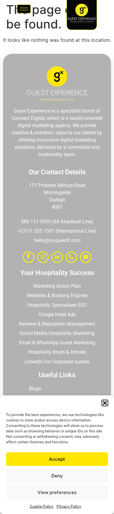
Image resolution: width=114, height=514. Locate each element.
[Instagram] (43, 257)
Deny (57, 476)
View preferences (57, 492)
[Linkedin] (57, 257)
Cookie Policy (42, 506)
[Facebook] (28, 257)
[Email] (86, 257)
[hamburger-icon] (24, 9)
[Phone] (71, 257)
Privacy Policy (69, 506)
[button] (105, 403)
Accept (57, 459)
